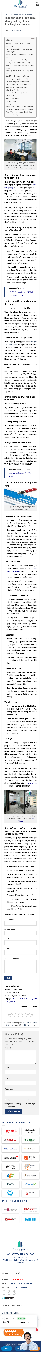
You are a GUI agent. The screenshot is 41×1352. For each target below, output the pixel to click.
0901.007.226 (17, 1279)
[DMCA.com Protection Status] (8, 1298)
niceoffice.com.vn (19, 1288)
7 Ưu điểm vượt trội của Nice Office (19, 112)
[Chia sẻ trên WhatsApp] (10, 1015)
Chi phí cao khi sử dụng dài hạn (17, 76)
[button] (3, 4)
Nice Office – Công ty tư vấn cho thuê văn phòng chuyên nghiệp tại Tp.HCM (20, 108)
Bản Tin (7, 15)
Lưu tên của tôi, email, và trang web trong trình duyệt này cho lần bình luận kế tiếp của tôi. (20, 1103)
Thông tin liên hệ (12, 115)
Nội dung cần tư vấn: (12, 958)
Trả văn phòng (11, 101)
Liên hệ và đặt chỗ (12, 90)
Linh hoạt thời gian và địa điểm (17, 60)
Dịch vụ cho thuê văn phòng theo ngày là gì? (18, 45)
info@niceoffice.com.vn (21, 1283)
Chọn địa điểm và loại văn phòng (18, 87)
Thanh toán (10, 96)
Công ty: (7, 949)
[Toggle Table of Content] (31, 40)
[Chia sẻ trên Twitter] (18, 1015)
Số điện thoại (9, 929)
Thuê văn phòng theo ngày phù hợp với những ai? (19, 50)
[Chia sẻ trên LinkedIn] (31, 1015)
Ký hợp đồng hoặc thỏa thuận (17, 93)
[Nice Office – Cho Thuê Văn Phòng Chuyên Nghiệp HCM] (20, 4)
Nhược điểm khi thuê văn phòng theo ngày (19, 72)
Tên (7, 1068)
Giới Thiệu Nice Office (10, 1313)
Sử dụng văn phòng (13, 98)
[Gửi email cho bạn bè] (22, 1015)
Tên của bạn (9, 920)
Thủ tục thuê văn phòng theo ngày (18, 85)
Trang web (9, 1089)
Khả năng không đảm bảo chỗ (17, 79)
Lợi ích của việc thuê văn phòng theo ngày (19, 56)
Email (6, 939)
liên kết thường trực (28, 1025)
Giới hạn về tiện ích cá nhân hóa (17, 82)
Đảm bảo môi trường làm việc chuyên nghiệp (20, 66)
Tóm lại (8, 104)
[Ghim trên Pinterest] (27, 1015)
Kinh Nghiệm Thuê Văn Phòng (21, 15)
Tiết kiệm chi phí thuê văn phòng (18, 63)
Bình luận (9, 1048)
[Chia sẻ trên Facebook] (14, 1015)
